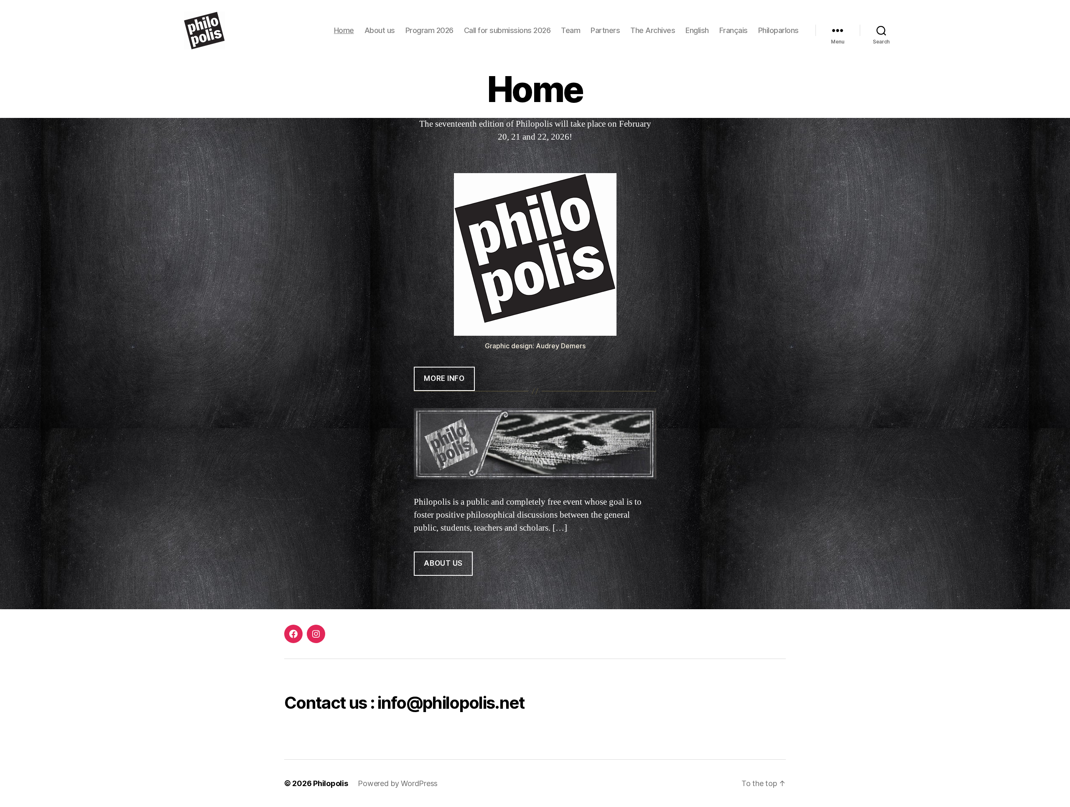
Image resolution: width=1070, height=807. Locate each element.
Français (733, 30)
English (697, 30)
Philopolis (330, 783)
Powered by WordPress (398, 783)
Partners (605, 30)
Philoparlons (778, 30)
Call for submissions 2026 (507, 30)
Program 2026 (429, 30)
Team (570, 30)
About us (379, 30)
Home (344, 30)
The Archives (652, 30)
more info (444, 378)
